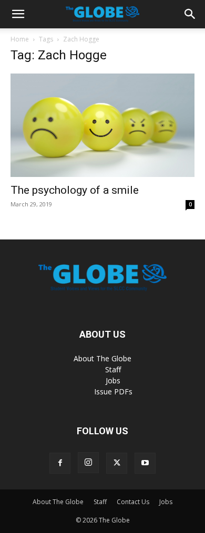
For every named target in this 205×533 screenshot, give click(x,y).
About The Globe (102, 358)
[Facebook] (59, 463)
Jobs (113, 380)
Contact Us (133, 501)
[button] (18, 14)
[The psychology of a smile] (102, 125)
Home (20, 39)
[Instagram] (88, 462)
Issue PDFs (113, 391)
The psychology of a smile (75, 190)
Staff (113, 369)
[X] (116, 463)
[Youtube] (145, 463)
